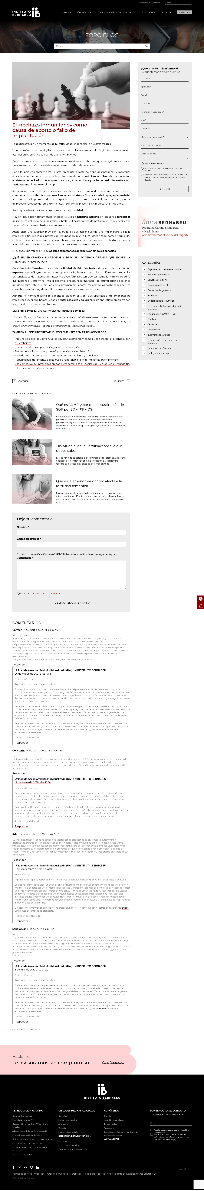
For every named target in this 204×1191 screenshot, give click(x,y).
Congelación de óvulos (22, 1154)
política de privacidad (58, 593)
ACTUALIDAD (111, 1139)
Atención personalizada (114, 1120)
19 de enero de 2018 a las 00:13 (44, 750)
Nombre (23, 527)
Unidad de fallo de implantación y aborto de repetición (47, 347)
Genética (152, 324)
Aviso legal (39, 1173)
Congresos (62, 1141)
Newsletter (160, 163)
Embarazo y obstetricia (68, 1120)
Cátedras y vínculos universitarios (72, 1149)
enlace (102, 1008)
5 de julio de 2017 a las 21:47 (37, 929)
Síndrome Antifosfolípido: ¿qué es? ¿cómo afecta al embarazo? (52, 351)
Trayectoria (109, 1128)
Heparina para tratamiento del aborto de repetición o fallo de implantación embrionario (67, 359)
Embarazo (153, 295)
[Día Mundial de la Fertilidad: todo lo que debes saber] (32, 452)
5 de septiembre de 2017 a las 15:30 (38, 834)
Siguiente (118, 381)
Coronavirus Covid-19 (158, 285)
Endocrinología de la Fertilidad (71, 1132)
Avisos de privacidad (57, 1173)
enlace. (71, 816)
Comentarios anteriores (26, 1029)
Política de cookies (22, 1173)
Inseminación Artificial (159, 335)
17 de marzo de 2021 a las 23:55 (41, 630)
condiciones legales (37, 593)
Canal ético (76, 1173)
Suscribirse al (155, 163)
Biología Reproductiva (159, 274)
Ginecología (154, 329)
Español (156, 2)
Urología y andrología (159, 353)
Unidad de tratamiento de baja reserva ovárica (32, 1139)
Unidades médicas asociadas (116, 12)
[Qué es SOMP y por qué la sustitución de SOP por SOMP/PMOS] (32, 413)
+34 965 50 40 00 (142, 2)
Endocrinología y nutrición (161, 300)
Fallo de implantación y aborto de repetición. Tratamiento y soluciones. (57, 355)
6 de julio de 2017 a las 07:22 (31, 969)
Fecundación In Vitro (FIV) (161, 314)
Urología (62, 1128)
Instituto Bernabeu (26, 12)
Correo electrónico (29, 538)
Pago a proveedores (94, 1173)
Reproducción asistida (77, 12)
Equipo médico (110, 1124)
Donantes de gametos (159, 290)
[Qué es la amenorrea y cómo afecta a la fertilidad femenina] (32, 488)
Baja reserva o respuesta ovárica (164, 269)
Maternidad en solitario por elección (27, 1143)
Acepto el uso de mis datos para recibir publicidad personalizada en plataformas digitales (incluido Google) (166, 177)
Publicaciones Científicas (68, 1145)
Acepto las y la (43, 593)
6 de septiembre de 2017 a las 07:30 (36, 869)
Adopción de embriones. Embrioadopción (30, 1131)
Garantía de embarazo (22, 1116)
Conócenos (148, 12)
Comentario (25, 557)
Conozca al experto (158, 280)
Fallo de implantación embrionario (27, 1135)
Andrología (63, 1124)
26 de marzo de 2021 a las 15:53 (33, 673)
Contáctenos (113, 1063)
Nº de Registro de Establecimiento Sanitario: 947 (132, 1173)
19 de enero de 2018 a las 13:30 (33, 782)
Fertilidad (152, 319)
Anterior (23, 381)
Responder (19, 664)
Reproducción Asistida (159, 348)
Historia (107, 1116)
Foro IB (166, 12)
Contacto (184, 12)
